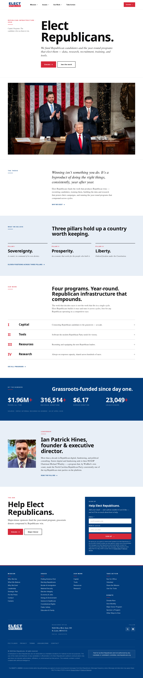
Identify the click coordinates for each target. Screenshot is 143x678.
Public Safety (45, 607)
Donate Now (110, 601)
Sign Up (110, 536)
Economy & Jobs (47, 595)
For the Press (12, 595)
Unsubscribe (43, 643)
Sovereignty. (20, 251)
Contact (11, 598)
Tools (76, 582)
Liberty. (103, 251)
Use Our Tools (111, 588)
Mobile (94, 525)
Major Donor (33, 532)
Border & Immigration (48, 585)
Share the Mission (112, 585)
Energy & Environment (49, 598)
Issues (44, 5)
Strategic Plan (13, 591)
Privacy (23, 643)
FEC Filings (13, 643)
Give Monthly (111, 604)
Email (91, 517)
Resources (77, 585)
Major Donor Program (114, 607)
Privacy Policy (117, 548)
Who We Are (12, 579)
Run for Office (111, 579)
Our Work (56, 5)
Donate (128, 4)
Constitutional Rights (48, 604)
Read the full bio (49, 475)
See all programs (17, 367)
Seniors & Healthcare (48, 601)
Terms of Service (86, 670)
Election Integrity (47, 591)
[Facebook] (133, 629)
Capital (76, 579)
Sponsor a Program (113, 610)
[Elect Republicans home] (15, 5)
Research (77, 588)
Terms (32, 643)
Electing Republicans (48, 582)
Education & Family (47, 610)
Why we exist (58, 204)
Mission (33, 5)
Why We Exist (13, 585)
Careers (11, 601)
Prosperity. (62, 251)
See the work (66, 64)
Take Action (70, 5)
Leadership (12, 588)
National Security (47, 588)
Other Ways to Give (113, 613)
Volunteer (109, 582)
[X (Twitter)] (128, 629)
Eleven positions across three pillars (26, 264)
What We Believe (14, 582)
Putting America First (48, 579)
